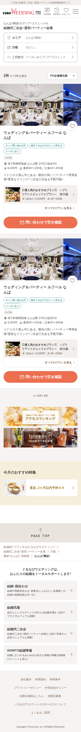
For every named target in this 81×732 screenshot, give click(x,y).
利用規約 (40, 679)
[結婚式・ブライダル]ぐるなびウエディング (29, 547)
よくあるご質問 (40, 712)
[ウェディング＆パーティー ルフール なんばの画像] (40, 105)
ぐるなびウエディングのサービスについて (40, 704)
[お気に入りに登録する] (72, 126)
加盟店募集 (54, 696)
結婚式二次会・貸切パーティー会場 (24, 551)
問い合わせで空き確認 (44, 222)
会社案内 (25, 679)
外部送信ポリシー (56, 687)
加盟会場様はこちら (32, 696)
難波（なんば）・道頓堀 (16, 556)
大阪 (53, 551)
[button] (40, 590)
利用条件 (55, 679)
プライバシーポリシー (27, 687)
